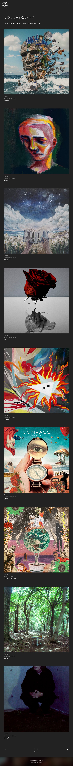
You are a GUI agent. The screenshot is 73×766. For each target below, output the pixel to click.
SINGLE (9, 23)
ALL (5, 23)
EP (14, 23)
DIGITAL (24, 23)
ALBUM (18, 23)
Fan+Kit (41, 760)
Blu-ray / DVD (32, 23)
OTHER (39, 23)
